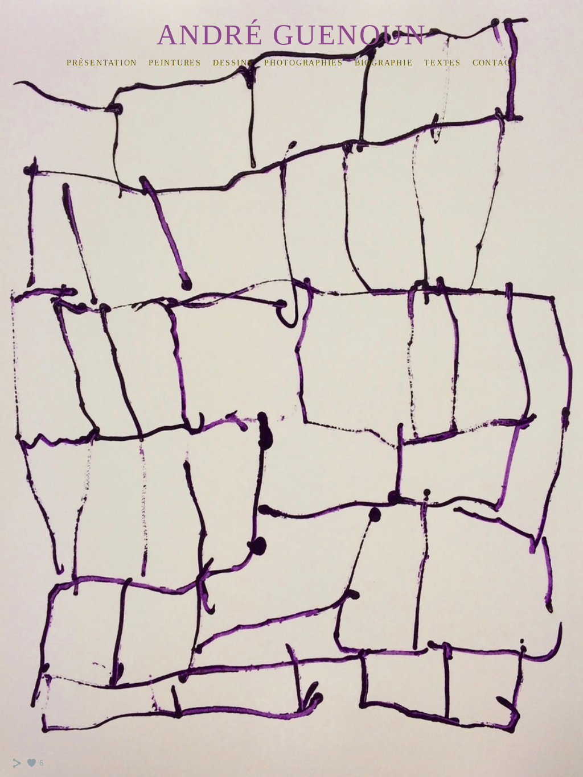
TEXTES (442, 63)
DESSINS (233, 63)
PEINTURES (175, 63)
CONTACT (494, 63)
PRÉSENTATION (102, 63)
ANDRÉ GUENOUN (292, 35)
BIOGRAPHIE (384, 63)
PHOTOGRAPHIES (303, 63)
